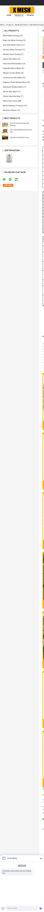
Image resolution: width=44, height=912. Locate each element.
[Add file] (3, 908)
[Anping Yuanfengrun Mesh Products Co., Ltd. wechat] (17, 179)
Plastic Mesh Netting (11, 96)
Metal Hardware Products (13, 106)
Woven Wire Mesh (10, 92)
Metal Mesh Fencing (11, 36)
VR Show (30, 15)
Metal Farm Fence (21, 25)
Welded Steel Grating (11, 54)
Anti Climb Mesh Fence (12, 45)
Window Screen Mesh (11, 73)
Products (19, 15)
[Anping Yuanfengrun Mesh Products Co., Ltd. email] (5, 179)
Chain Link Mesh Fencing (12, 40)
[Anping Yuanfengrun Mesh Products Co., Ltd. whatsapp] (11, 179)
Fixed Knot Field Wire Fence (19, 137)
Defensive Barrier (9, 110)
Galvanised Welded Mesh (13, 87)
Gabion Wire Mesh (10, 59)
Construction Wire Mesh (12, 78)
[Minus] (40, 858)
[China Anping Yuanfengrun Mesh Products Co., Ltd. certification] (9, 158)
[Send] (41, 908)
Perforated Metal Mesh (12, 64)
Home (9, 15)
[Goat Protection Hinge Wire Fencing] (5, 124)
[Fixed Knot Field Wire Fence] (5, 137)
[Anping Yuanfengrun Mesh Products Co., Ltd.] (22, 10)
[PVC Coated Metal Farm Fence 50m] (5, 131)
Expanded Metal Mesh (12, 68)
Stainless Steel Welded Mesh (14, 82)
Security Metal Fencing (12, 50)
